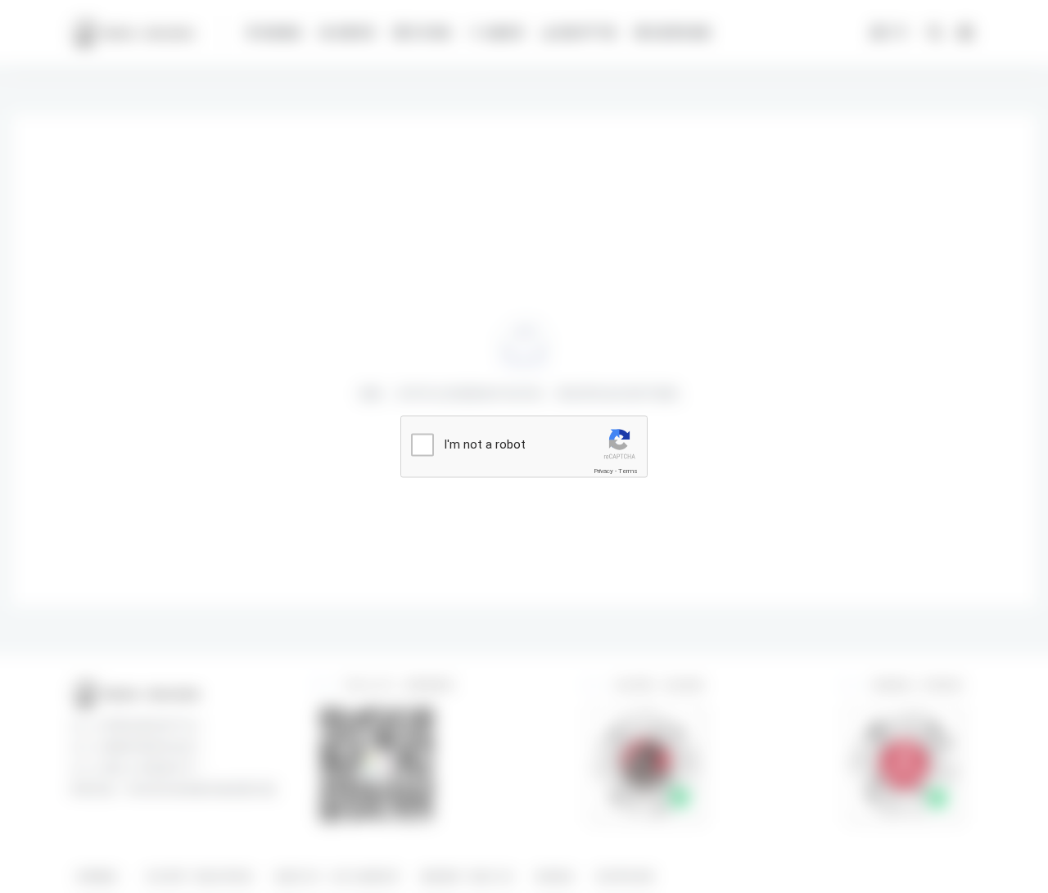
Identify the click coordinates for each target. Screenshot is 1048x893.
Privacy (603, 471)
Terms (628, 471)
